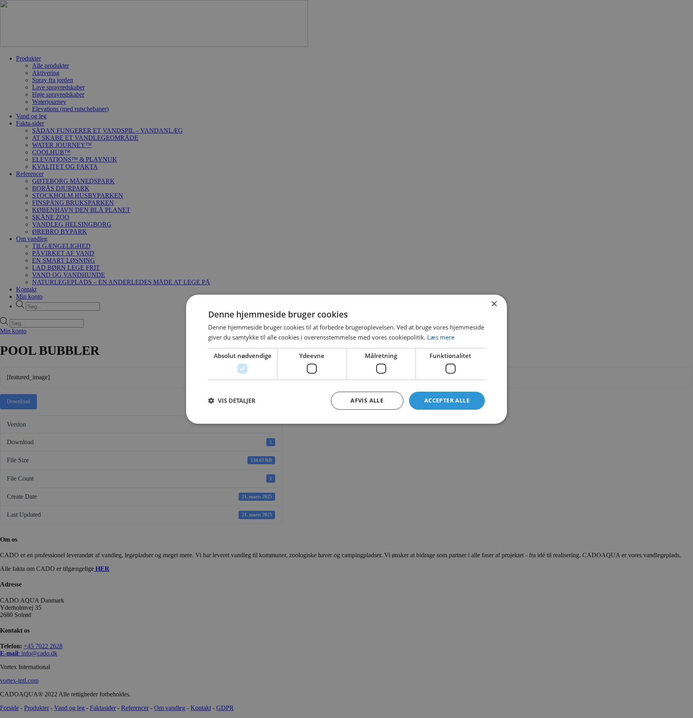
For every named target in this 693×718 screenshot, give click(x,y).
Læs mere (440, 337)
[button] (231, 400)
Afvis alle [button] (367, 400)
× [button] (494, 304)
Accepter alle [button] (447, 400)
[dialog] (346, 358)
